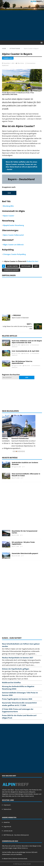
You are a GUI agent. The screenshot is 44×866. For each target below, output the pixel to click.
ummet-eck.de (8, 831)
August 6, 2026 (17, 466)
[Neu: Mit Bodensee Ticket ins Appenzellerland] (6, 363)
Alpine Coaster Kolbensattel (13, 235)
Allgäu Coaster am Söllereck (13, 245)
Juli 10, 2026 (16, 478)
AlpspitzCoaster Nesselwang (13, 225)
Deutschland (26, 266)
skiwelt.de (7, 822)
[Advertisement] (23, 25)
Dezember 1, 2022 (9, 63)
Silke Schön (20, 63)
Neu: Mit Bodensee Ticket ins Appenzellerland (22, 362)
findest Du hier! (32, 261)
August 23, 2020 (17, 365)
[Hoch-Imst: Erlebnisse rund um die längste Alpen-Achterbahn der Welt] (6, 343)
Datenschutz (7, 809)
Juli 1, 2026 (16, 546)
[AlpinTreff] (22, 9)
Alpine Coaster (12, 266)
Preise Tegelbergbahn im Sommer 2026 (17, 699)
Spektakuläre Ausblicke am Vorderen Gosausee (25, 463)
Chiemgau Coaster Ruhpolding (14, 254)
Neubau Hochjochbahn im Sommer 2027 (17, 658)
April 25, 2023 (16, 345)
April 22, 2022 (16, 353)
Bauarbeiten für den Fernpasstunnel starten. (24, 532)
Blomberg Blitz (8, 206)
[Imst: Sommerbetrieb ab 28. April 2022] (6, 353)
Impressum (7, 805)
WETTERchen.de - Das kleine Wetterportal (16, 835)
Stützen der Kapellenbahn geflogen (15, 669)
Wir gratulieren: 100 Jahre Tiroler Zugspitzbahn (23, 543)
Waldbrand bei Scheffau (11, 682)
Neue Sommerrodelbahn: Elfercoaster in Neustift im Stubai (26, 475)
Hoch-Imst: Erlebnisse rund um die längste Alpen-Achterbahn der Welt (27, 342)
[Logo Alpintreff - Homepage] (15, 787)
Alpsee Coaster (8, 216)
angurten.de (7, 826)
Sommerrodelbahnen (11, 270)
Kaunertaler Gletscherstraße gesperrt (25, 553)
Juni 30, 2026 (16, 556)
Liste (36, 266)
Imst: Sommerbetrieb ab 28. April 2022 (25, 351)
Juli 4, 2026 (16, 535)
